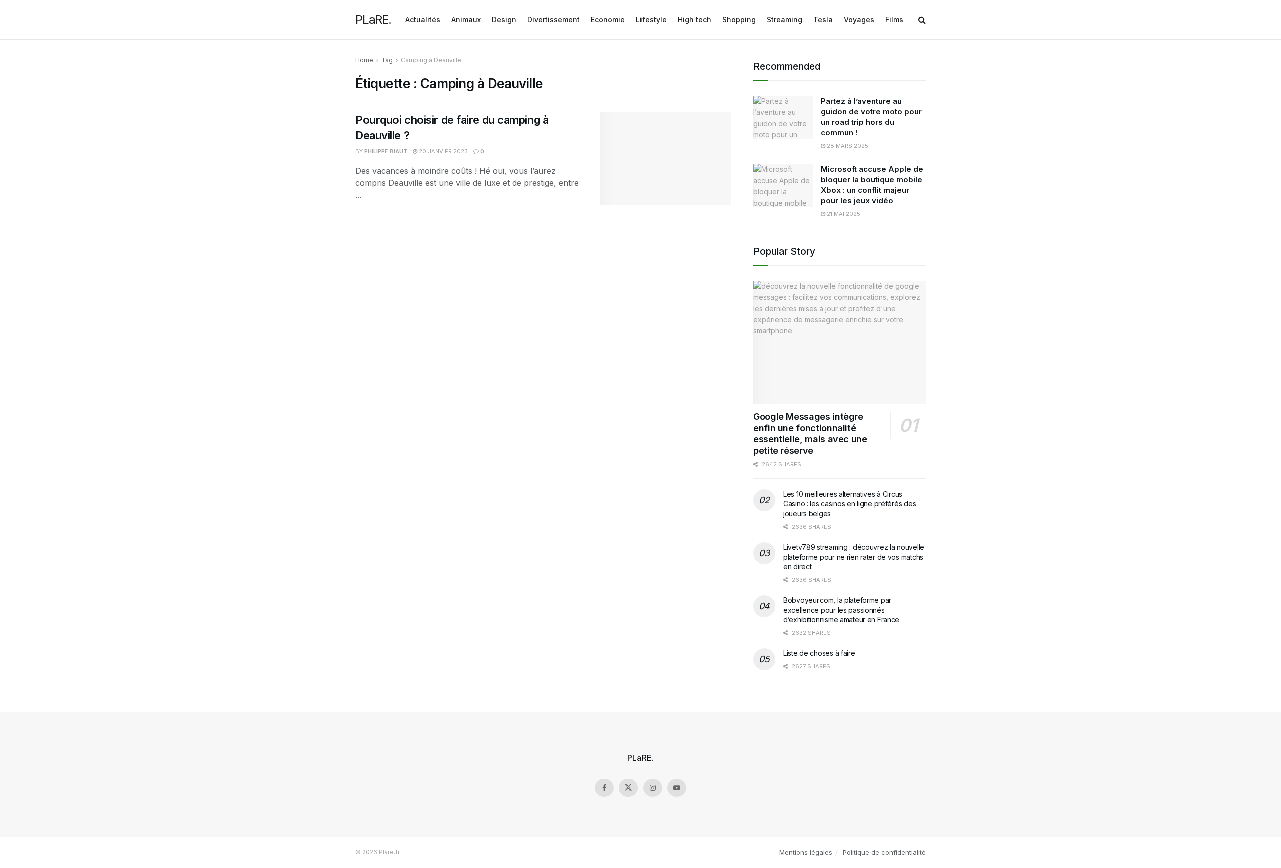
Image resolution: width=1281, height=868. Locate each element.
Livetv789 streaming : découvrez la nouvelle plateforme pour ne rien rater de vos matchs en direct (853, 557)
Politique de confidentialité (884, 852)
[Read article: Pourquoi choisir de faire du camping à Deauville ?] (665, 158)
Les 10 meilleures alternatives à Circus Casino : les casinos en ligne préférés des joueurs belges (849, 504)
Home (364, 60)
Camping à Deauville (431, 60)
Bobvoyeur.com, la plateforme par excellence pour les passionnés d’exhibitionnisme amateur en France (841, 610)
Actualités (422, 19)
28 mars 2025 (846, 145)
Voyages (859, 19)
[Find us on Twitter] (628, 788)
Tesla (823, 19)
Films (894, 19)
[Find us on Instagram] (652, 788)
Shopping (739, 19)
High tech (694, 19)
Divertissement (553, 19)
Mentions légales (805, 852)
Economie (608, 19)
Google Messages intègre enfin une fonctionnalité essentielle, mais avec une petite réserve (810, 433)
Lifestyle (651, 19)
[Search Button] (922, 19)
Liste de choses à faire (819, 653)
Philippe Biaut (385, 151)
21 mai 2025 (842, 213)
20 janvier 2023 (442, 151)
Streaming (784, 19)
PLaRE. (373, 20)
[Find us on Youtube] (676, 788)
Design (504, 19)
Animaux (466, 19)
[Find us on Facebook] (604, 788)
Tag (387, 60)
